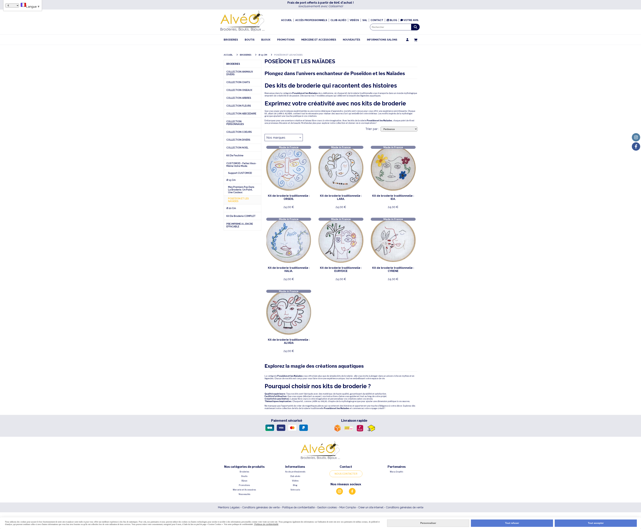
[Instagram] (636, 137)
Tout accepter (596, 523)
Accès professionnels (295, 471)
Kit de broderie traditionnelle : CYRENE (393, 269)
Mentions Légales (229, 507)
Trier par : (372, 129)
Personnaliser (428, 523)
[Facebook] (636, 146)
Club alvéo (295, 476)
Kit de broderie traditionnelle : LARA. (341, 197)
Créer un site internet (370, 507)
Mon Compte (347, 507)
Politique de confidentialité (298, 507)
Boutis (244, 476)
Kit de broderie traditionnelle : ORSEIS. (289, 197)
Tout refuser (512, 523)
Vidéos (295, 480)
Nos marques (275, 137)
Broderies (244, 471)
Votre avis (295, 489)
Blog (295, 485)
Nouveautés (244, 494)
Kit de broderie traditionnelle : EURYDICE (341, 269)
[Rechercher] (415, 27)
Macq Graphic (396, 471)
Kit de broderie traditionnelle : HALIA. (289, 269)
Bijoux (244, 480)
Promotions (244, 485)
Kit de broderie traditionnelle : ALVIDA (289, 341)
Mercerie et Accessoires (244, 489)
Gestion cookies (327, 507)
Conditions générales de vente (261, 507)
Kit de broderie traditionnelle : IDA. (393, 197)
